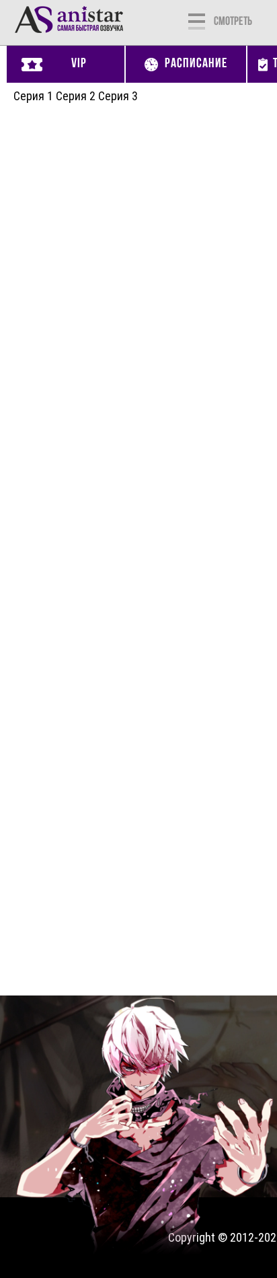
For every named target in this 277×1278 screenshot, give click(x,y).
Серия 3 (118, 96)
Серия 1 (33, 96)
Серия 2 (75, 96)
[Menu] (196, 20)
